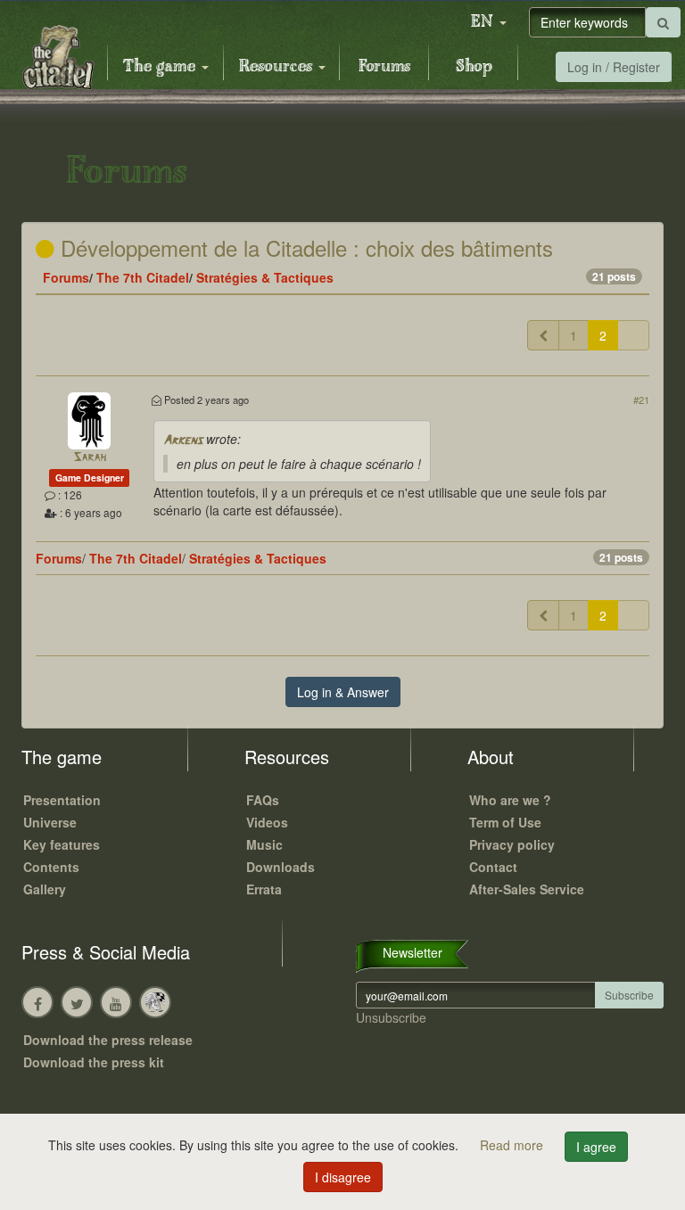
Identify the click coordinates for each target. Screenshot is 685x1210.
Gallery (44, 889)
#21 (641, 399)
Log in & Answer (343, 692)
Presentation (62, 800)
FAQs (262, 800)
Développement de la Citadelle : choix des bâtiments (303, 247)
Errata (264, 889)
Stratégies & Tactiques (265, 277)
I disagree (343, 1177)
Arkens (182, 441)
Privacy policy (512, 844)
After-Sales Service (526, 889)
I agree (596, 1147)
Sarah (89, 458)
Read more (513, 1145)
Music (264, 844)
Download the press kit (93, 1062)
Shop (474, 67)
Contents (51, 867)
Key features (61, 844)
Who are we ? (510, 800)
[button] (488, 22)
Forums (384, 67)
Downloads (280, 867)
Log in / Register (613, 67)
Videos (267, 822)
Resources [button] (278, 67)
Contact (493, 867)
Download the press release (108, 1040)
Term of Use (505, 822)
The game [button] (161, 67)
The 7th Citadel (142, 277)
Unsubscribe (391, 1017)
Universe (50, 822)
